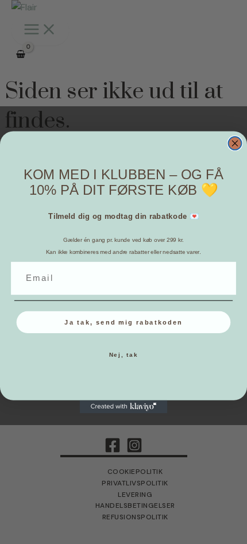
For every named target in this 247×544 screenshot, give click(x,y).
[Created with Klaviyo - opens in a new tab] (124, 406)
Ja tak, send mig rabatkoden (123, 322)
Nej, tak (123, 355)
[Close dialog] (235, 142)
